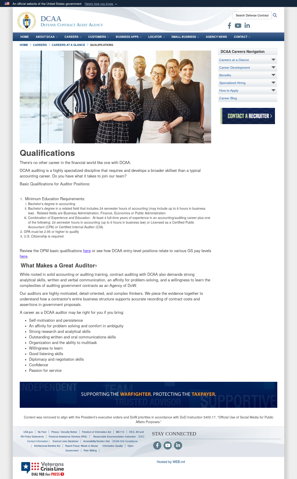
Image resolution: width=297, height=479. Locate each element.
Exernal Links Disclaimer (65, 441)
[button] (101, 3)
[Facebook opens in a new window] (229, 26)
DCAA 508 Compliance (125, 441)
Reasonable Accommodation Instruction (114, 436)
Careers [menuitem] (71, 37)
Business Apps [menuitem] (127, 37)
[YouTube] (168, 445)
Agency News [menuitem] (216, 37)
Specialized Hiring (232, 83)
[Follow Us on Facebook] (157, 445)
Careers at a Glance (234, 60)
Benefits (225, 75)
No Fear (42, 432)
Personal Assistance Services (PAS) (68, 436)
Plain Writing (90, 450)
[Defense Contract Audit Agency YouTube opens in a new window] (238, 26)
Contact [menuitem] (240, 37)
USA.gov (28, 432)
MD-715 (120, 432)
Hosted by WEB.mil (171, 461)
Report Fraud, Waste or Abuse (81, 445)
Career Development (234, 67)
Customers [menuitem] (97, 37)
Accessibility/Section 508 (96, 441)
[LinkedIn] (178, 445)
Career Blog (228, 98)
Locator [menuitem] (155, 37)
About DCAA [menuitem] (45, 37)
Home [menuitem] (24, 37)
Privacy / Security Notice (64, 432)
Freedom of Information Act (96, 432)
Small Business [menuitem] (183, 37)
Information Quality (113, 445)
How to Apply (228, 90)
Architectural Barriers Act (47, 445)
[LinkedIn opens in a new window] (247, 26)
